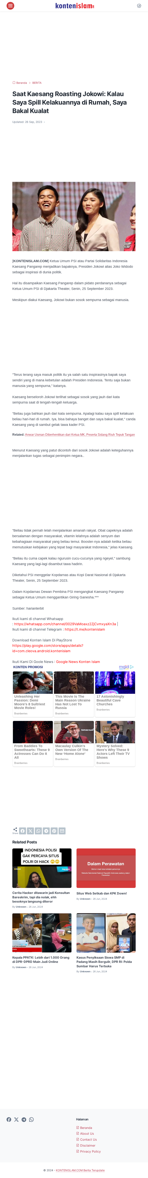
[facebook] (22, 830)
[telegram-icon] (24, 1119)
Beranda (85, 1128)
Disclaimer (87, 1145)
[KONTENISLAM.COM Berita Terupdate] (74, 6)
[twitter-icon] (16, 1119)
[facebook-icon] (9, 1119)
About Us (86, 1133)
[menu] (10, 6)
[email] (62, 830)
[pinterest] (54, 830)
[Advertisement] (74, 46)
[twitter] (30, 830)
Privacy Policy (90, 1151)
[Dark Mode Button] (139, 5)
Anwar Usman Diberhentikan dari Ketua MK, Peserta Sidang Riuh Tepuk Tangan (80, 434)
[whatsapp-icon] (31, 1119)
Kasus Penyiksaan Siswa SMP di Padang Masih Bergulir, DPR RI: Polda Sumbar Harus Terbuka (104, 962)
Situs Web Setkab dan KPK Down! (102, 893)
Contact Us (88, 1139)
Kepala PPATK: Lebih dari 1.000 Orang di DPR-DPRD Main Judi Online (40, 960)
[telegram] (46, 830)
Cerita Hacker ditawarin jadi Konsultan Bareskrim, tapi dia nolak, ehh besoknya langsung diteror (41, 897)
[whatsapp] (38, 830)
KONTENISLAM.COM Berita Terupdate (80, 1170)
